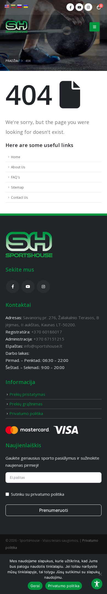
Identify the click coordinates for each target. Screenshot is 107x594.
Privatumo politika (26, 413)
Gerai (35, 586)
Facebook (12, 286)
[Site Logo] (16, 27)
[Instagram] (88, 7)
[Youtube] (79, 7)
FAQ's (15, 177)
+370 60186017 (46, 332)
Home (15, 157)
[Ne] (100, 574)
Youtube (28, 286)
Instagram (43, 286)
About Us (18, 167)
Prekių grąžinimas (26, 403)
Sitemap (17, 187)
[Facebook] (70, 7)
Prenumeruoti (53, 510)
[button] (94, 26)
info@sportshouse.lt (43, 346)
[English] (6, 6)
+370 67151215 (48, 339)
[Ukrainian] (25, 6)
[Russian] (19, 6)
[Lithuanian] (12, 6)
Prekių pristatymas (27, 394)
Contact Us (19, 197)
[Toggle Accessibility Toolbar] (97, 584)
